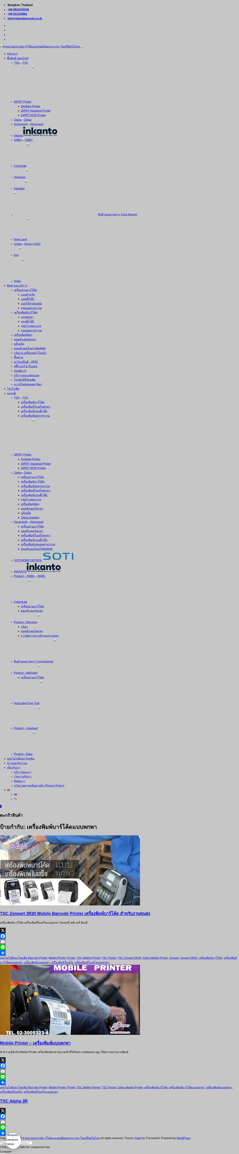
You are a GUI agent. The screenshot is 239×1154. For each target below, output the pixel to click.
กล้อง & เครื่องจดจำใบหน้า (30, 352)
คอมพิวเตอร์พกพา (25, 339)
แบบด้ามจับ (28, 294)
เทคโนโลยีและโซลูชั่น (20, 758)
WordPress (183, 1138)
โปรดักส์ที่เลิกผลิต (25, 379)
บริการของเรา (22, 772)
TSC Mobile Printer (88, 957)
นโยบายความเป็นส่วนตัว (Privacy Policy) (39, 785)
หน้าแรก (12, 53)
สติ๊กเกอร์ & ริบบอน (25, 366)
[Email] (119, 942)
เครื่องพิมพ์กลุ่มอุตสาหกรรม (38, 544)
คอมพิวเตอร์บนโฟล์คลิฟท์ (29, 348)
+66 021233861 (17, 13)
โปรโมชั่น (13, 388)
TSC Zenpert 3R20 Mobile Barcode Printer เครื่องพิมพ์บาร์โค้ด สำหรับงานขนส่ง (75, 913)
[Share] (119, 953)
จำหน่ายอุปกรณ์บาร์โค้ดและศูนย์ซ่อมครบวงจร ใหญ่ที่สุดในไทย (61, 1138)
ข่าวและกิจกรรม (17, 763)
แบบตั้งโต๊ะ (27, 298)
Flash (137, 1138)
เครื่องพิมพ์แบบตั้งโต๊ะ (34, 411)
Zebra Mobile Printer (155, 957)
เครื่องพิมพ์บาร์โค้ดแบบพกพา (187, 1087)
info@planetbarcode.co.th (24, 18)
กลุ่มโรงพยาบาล (31, 325)
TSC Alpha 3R (14, 1101)
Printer (71, 957)
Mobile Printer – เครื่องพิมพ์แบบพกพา (35, 1043)
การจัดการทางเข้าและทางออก (40, 635)
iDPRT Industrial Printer (36, 110)
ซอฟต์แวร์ (20, 370)
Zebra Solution (30, 517)
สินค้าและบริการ (17, 285)
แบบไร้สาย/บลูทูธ (31, 303)
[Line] (119, 947)
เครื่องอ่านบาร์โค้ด (25, 290)
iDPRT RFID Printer (33, 115)
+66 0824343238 (18, 9)
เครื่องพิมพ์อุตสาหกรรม (35, 415)
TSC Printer (109, 957)
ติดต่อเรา (19, 781)
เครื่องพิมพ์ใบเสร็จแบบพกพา (92, 962)
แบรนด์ (11, 393)
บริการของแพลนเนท (26, 375)
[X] (119, 930)
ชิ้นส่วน (18, 357)
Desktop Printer (30, 106)
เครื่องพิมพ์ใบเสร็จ (62, 962)
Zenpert (174, 957)
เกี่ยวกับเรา (13, 767)
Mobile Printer (57, 957)
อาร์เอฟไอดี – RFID (26, 361)
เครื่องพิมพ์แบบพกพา (37, 962)
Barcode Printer (37, 957)
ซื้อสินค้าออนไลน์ (17, 58)
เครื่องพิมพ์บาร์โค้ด (25, 312)
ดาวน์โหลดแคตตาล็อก (28, 384)
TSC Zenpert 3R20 (129, 957)
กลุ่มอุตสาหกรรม (31, 308)
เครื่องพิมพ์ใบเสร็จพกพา (35, 406)
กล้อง (24, 626)
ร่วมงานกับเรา (22, 776)
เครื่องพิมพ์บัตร (23, 334)
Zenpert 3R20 (188, 957)
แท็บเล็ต (19, 343)
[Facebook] (119, 936)
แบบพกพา (27, 317)
